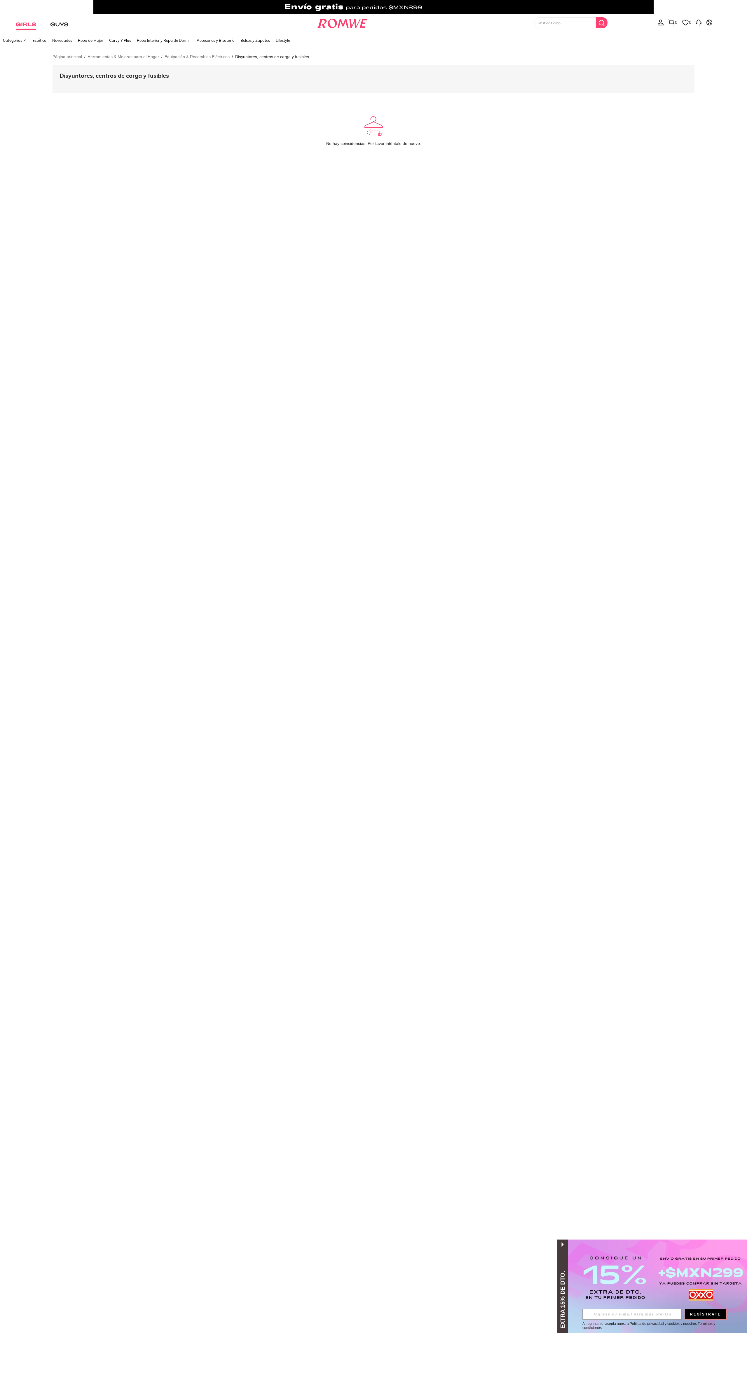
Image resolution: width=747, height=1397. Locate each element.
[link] (373, 7)
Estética (39, 40)
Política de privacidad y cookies (655, 1324)
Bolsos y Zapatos (255, 40)
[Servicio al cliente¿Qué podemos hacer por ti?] (698, 22)
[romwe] (342, 22)
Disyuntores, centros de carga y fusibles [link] (272, 56)
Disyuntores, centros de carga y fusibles (114, 75)
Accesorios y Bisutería (216, 40)
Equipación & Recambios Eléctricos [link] (197, 56)
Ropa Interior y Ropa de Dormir (164, 40)
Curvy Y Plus (120, 40)
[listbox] (661, 22)
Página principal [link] (67, 56)
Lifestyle (283, 40)
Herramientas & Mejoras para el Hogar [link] (123, 56)
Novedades (62, 40)
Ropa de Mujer (90, 40)
